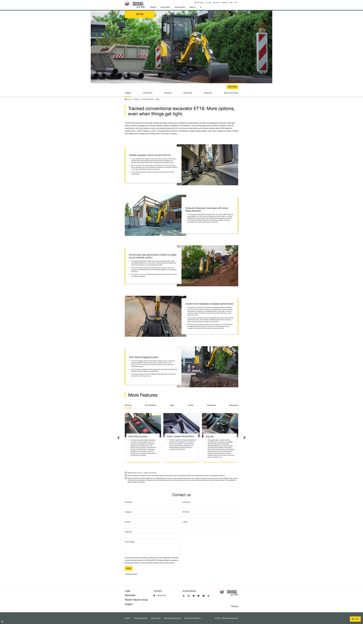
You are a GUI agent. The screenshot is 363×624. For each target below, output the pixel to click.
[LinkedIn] (203, 595)
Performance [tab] (211, 405)
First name (128, 502)
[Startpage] (136, 5)
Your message (129, 542)
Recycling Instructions (172, 618)
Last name (186, 502)
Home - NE (129, 99)
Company (128, 512)
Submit (128, 568)
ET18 (157, 99)
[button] (236, 3)
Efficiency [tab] (128, 405)
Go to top (235, 606)
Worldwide (224, 2)
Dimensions (168, 93)
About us (192, 7)
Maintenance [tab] (233, 405)
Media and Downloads (231, 93)
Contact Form (161, 595)
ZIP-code (186, 512)
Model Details (187, 93)
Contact (217, 2)
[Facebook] (193, 595)
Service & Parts (180, 7)
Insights (129, 604)
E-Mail (185, 522)
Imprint (127, 618)
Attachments (208, 93)
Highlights (128, 93)
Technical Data (147, 93)
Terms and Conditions (192, 618)
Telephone (128, 532)
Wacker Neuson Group (136, 599)
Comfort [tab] (190, 405)
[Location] (184, 595)
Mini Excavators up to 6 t (148, 99)
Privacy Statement (140, 618)
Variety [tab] (172, 405)
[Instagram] (188, 595)
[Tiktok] (208, 595)
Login (209, 2)
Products (153, 7)
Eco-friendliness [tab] (150, 405)
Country (128, 522)
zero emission (165, 7)
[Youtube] (198, 595)
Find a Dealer (200, 2)
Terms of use (156, 618)
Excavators (137, 99)
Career (231, 2)
